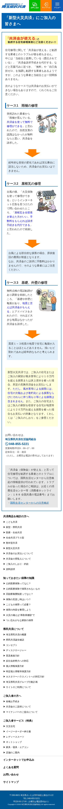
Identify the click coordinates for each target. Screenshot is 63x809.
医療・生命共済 (14, 532)
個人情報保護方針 (15, 666)
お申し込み (35, 7)
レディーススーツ (15, 736)
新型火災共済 (13, 548)
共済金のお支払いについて (19, 553)
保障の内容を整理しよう (18, 609)
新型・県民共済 (14, 527)
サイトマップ (11, 782)
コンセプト (11, 645)
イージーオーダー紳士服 (18, 731)
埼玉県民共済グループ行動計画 (22, 682)
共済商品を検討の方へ (16, 516)
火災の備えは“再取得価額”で (20, 615)
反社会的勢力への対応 (17, 661)
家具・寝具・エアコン (17, 747)
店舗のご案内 (13, 752)
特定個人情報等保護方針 (18, 671)
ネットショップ (14, 742)
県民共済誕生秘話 (15, 639)
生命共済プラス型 (15, 537)
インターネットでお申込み (18, 759)
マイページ (46, 7)
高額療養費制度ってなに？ (19, 594)
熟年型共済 (11, 543)
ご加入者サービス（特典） (18, 720)
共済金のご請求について (18, 706)
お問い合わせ (11, 774)
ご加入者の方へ (12, 695)
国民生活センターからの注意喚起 (29, 502)
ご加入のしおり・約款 (17, 564)
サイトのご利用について (18, 687)
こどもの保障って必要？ (18, 604)
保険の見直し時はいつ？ (18, 599)
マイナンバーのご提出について (22, 712)
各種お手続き (13, 701)
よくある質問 (11, 767)
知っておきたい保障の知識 (18, 578)
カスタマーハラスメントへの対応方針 (25, 676)
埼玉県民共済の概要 (16, 634)
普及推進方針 (13, 655)
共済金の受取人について (18, 558)
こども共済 (11, 522)
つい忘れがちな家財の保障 (19, 620)
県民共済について (13, 629)
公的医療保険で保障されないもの (23, 588)
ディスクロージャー (16, 650)
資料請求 (10, 569)
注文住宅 (10, 726)
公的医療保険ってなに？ (18, 583)
